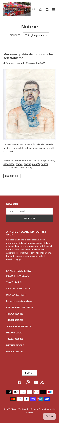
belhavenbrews (25, 160)
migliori (27, 164)
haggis (19, 164)
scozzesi (8, 167)
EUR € (28, 372)
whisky (28, 167)
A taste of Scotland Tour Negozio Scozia (28, 409)
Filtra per (15, 35)
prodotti (36, 164)
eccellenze (8, 164)
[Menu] (53, 9)
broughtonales (47, 160)
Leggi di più (12, 176)
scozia (44, 164)
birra (36, 160)
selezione (19, 167)
